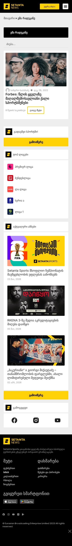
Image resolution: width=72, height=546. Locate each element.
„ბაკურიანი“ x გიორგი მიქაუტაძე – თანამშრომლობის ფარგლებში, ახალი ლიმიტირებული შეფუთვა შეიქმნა (34, 374)
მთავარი (9, 18)
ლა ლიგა (20, 189)
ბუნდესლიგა (22, 178)
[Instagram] (8, 514)
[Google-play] (23, 514)
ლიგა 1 (19, 211)
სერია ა (19, 200)
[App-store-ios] (18, 514)
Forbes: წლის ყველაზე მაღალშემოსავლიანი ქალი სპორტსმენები (27, 98)
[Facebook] (4, 514)
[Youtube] (13, 514)
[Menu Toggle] (65, 6)
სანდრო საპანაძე (20, 90)
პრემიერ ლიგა (24, 166)
